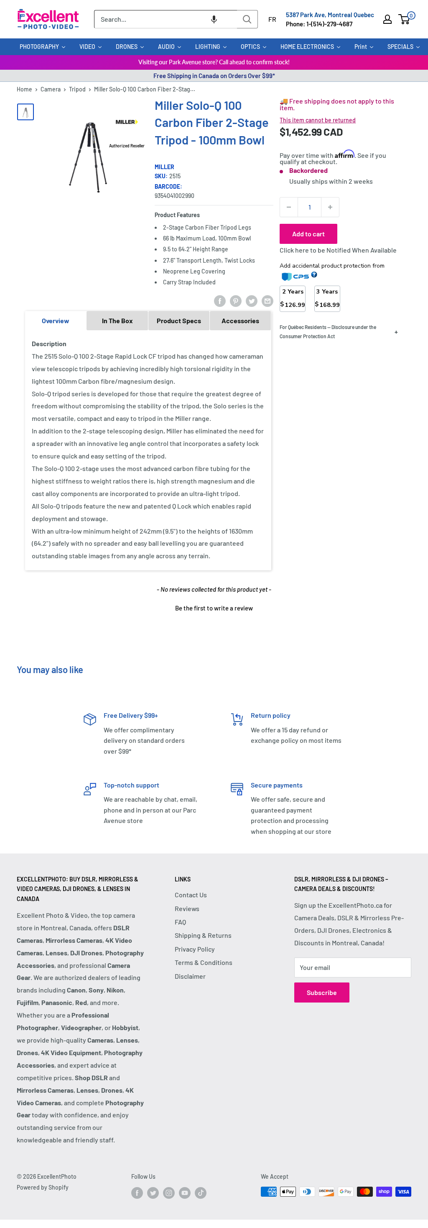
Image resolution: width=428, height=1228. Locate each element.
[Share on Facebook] (220, 300)
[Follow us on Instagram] (169, 1192)
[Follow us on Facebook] (137, 1192)
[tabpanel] (148, 450)
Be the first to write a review (214, 608)
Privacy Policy (195, 949)
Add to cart (308, 234)
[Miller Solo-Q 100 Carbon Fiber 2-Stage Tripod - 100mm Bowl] (25, 112)
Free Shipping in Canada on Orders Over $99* (214, 75)
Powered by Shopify (43, 1187)
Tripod (77, 89)
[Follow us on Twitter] (153, 1192)
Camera (51, 89)
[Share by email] (267, 300)
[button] (214, 19)
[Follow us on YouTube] (185, 1192)
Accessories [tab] (240, 320)
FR (272, 19)
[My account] (387, 19)
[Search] (247, 19)
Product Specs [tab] (179, 320)
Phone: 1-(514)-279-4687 (319, 24)
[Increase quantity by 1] (330, 207)
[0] (404, 19)
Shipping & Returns (203, 935)
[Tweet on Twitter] (251, 300)
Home (24, 89)
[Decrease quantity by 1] (289, 207)
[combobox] (165, 19)
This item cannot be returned (318, 120)
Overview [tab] (55, 320)
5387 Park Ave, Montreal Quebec (330, 14)
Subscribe (322, 992)
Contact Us (191, 895)
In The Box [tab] (117, 320)
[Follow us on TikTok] (200, 1192)
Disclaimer (190, 976)
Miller (164, 166)
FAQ (180, 922)
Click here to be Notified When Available (338, 250)
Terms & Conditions (203, 962)
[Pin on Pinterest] (236, 300)
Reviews (187, 908)
